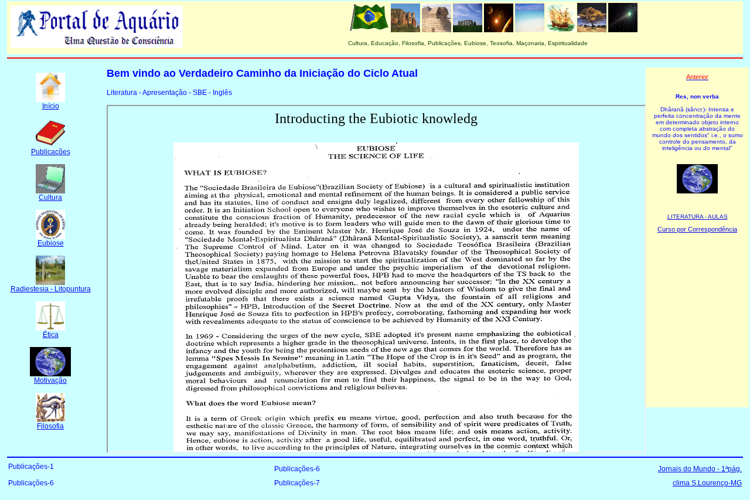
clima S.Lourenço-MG (707, 483)
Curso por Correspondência (697, 229)
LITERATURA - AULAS (697, 216)
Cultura (50, 197)
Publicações (50, 152)
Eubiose (51, 243)
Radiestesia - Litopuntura (51, 289)
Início (50, 106)
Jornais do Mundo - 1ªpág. (700, 469)
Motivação (50, 380)
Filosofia (50, 426)
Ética (51, 335)
